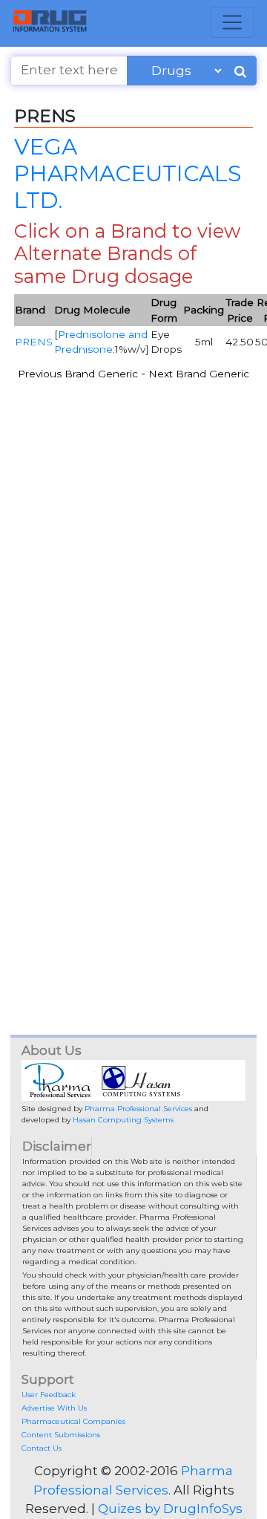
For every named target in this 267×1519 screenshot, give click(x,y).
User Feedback (49, 1394)
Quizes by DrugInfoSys (170, 1508)
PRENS (34, 342)
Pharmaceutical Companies (73, 1421)
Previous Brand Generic (78, 374)
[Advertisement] (133, 544)
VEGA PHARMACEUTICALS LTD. (127, 172)
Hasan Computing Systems (123, 1120)
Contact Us (42, 1448)
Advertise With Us (54, 1408)
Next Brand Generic (198, 374)
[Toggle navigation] (232, 22)
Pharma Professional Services (138, 1108)
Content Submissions (61, 1435)
